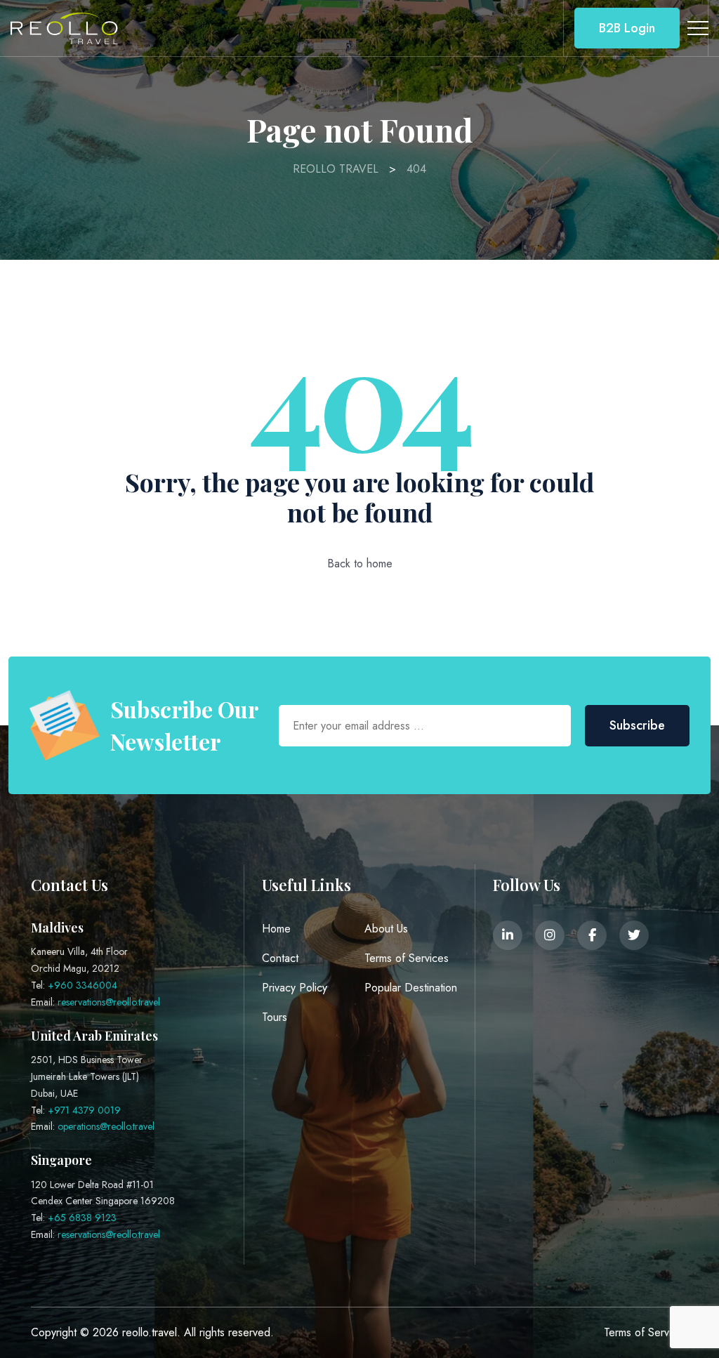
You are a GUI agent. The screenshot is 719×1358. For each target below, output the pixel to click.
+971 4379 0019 (84, 1110)
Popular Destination (410, 988)
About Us (386, 929)
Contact (280, 958)
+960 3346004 (82, 985)
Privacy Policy (294, 988)
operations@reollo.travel (106, 1126)
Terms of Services (406, 958)
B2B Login (627, 28)
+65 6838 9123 (82, 1218)
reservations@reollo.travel (109, 1002)
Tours (274, 1017)
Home (276, 929)
